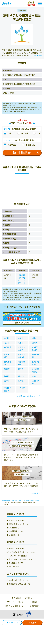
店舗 (38, 133)
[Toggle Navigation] (40, 3)
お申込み (32, 622)
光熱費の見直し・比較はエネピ (11, 501)
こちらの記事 (12, 295)
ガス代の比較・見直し (16, 548)
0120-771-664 (11, 622)
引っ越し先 (30, 144)
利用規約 (33, 602)
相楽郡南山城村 (35, 363)
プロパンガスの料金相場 (17, 555)
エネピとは (16, 597)
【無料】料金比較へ (22, 152)
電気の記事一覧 (13, 534)
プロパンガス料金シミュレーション (21, 552)
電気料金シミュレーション (17, 524)
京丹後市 (21, 380)
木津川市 (21, 388)
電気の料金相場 (13, 527)
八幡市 (20, 342)
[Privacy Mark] (28, 614)
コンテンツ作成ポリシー (15, 606)
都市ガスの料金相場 (15, 563)
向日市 (6, 342)
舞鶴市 (34, 376)
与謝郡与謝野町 (7, 389)
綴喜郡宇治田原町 (21, 356)
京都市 (6, 338)
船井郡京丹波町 (35, 370)
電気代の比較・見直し (16, 520)
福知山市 (21, 376)
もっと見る (35, 493)
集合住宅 (24, 133)
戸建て (10, 133)
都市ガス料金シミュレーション (19, 559)
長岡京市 (35, 342)
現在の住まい (12, 144)
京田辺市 (7, 347)
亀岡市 (6, 369)
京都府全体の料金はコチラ (28, 396)
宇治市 (20, 338)
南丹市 (20, 369)
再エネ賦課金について (16, 531)
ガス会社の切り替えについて (18, 580)
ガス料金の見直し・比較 (31, 501)
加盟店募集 (34, 606)
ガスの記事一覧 (13, 566)
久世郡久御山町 (35, 348)
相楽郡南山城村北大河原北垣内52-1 (21, 279)
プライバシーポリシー (16, 602)
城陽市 (34, 338)
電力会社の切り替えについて (18, 583)
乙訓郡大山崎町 (21, 348)
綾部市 (6, 376)
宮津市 (6, 380)
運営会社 (28, 597)
